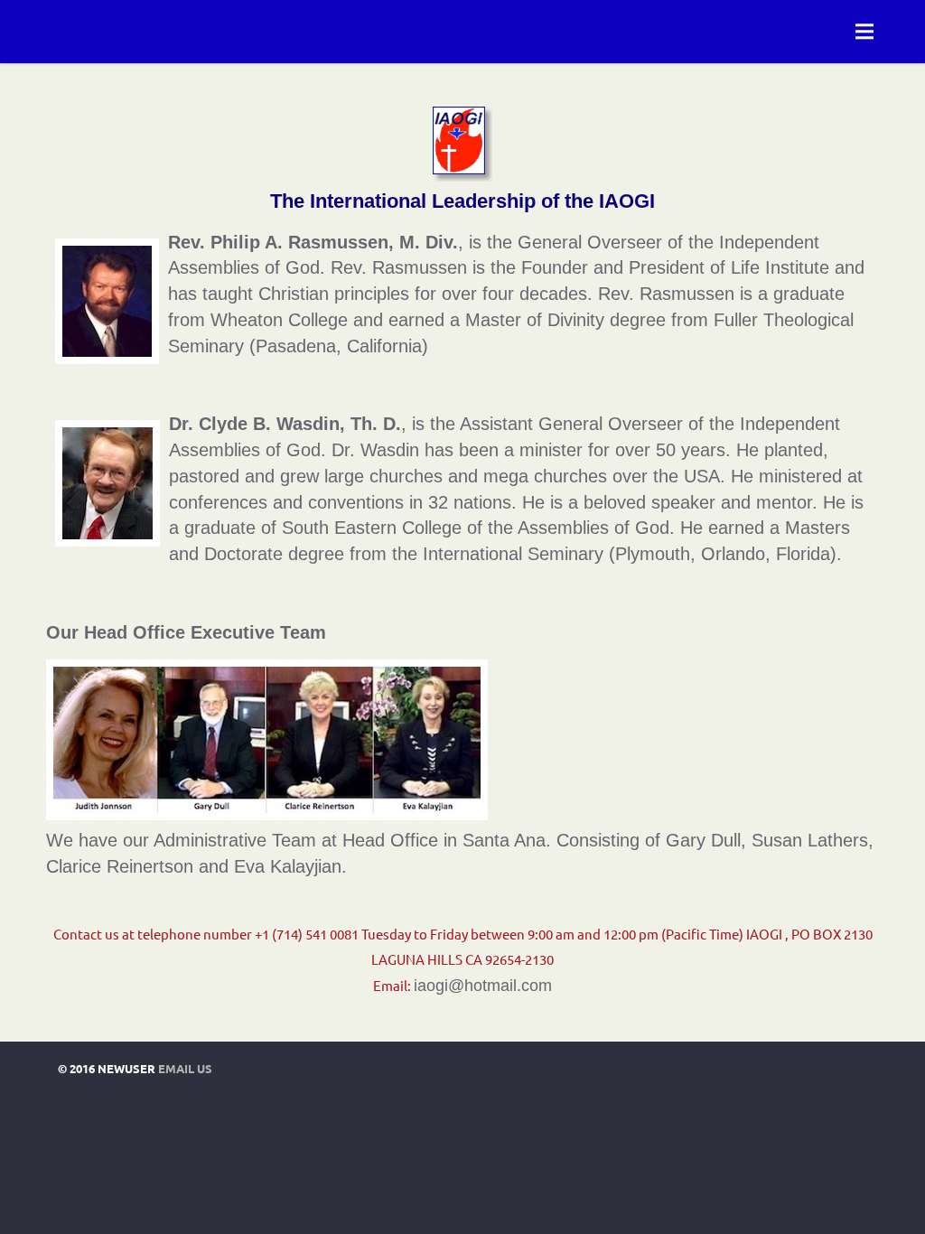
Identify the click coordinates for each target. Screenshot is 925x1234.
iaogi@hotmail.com (483, 986)
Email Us (185, 1068)
